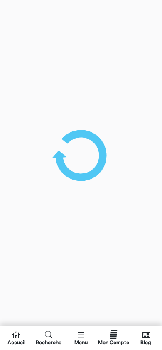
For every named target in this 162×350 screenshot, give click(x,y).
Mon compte (113, 342)
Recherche (48, 342)
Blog (145, 342)
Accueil (16, 342)
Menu (81, 342)
